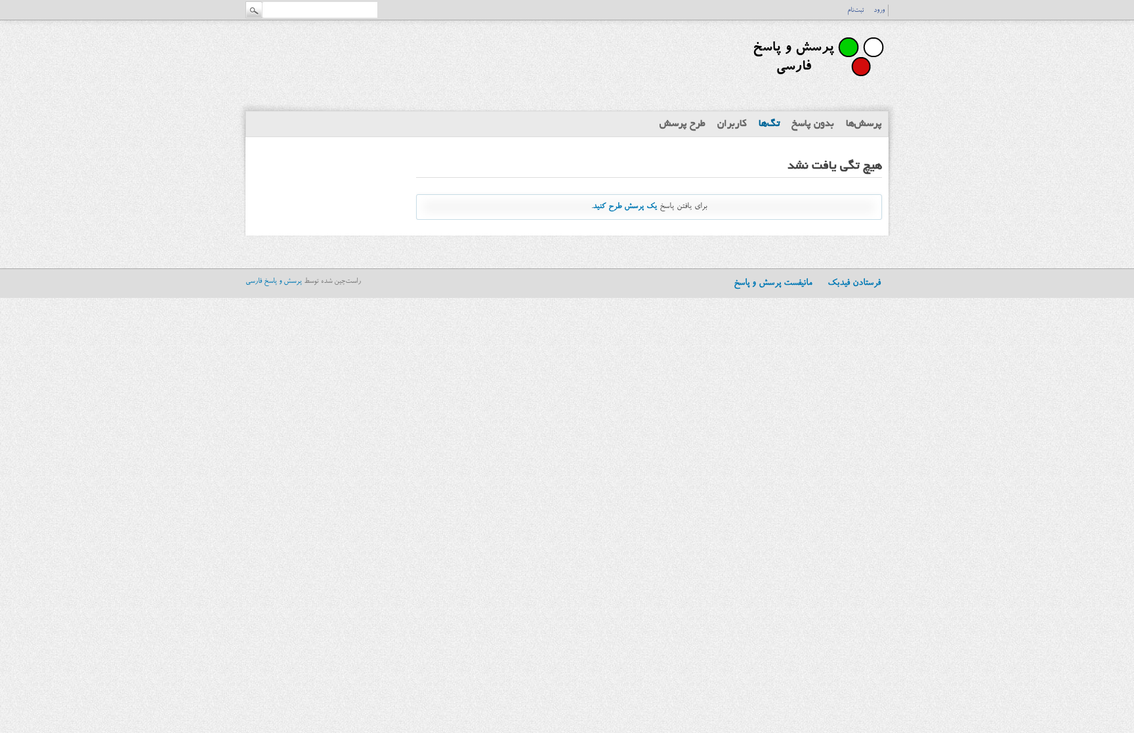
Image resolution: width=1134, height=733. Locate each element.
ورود (879, 10)
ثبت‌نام (855, 10)
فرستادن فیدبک (854, 283)
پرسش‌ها (864, 124)
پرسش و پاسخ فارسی (273, 282)
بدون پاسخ (812, 124)
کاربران (732, 124)
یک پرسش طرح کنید (625, 206)
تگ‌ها (769, 124)
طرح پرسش (682, 124)
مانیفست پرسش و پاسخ (773, 283)
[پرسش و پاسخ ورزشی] (816, 82)
